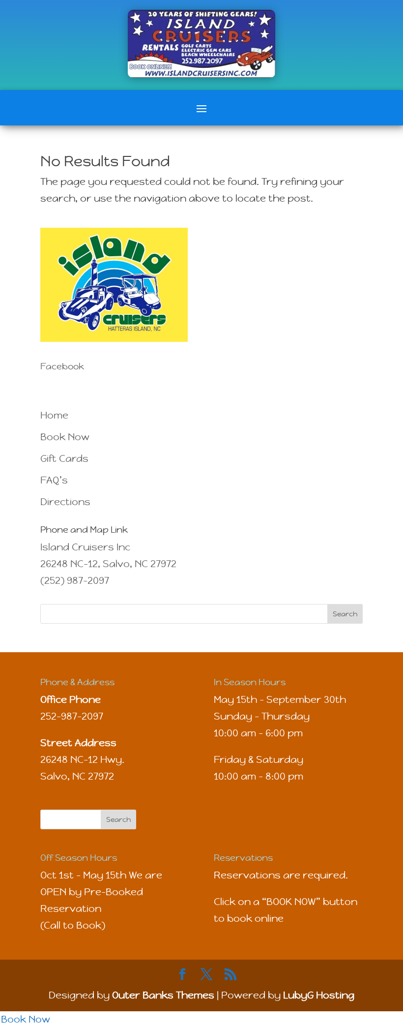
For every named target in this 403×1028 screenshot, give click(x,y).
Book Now (64, 437)
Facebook (62, 366)
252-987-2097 (71, 716)
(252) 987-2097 (74, 580)
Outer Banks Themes (163, 995)
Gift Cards (64, 459)
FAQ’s (54, 480)
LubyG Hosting (318, 995)
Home (54, 415)
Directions (65, 502)
